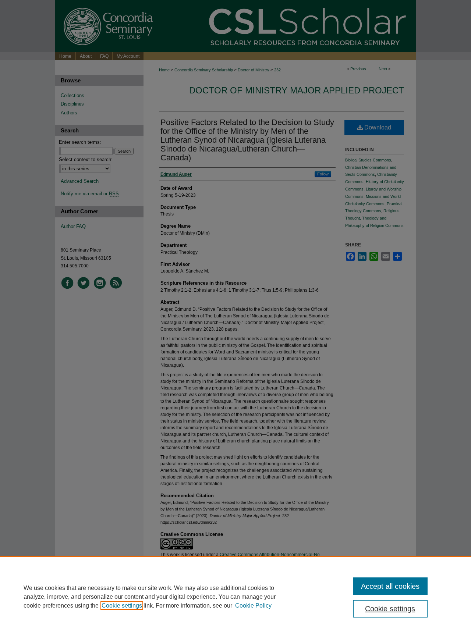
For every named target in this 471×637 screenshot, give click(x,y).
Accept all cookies (390, 586)
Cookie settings (122, 605)
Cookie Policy (253, 605)
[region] (235, 596)
